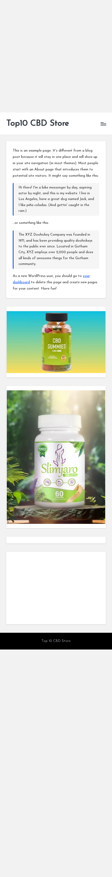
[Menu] (103, 123)
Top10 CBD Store (37, 123)
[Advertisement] (56, 56)
